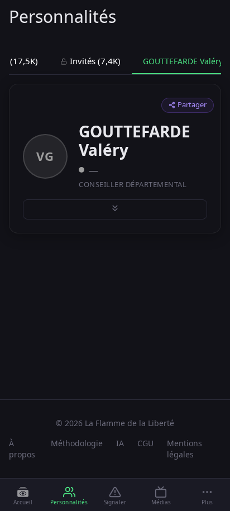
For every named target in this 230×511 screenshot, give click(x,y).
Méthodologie (77, 443)
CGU (145, 443)
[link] (23, 495)
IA (120, 443)
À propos (22, 449)
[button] (207, 495)
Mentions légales (184, 449)
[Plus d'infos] (115, 209)
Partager (192, 104)
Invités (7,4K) (95, 60)
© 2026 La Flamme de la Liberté (115, 423)
